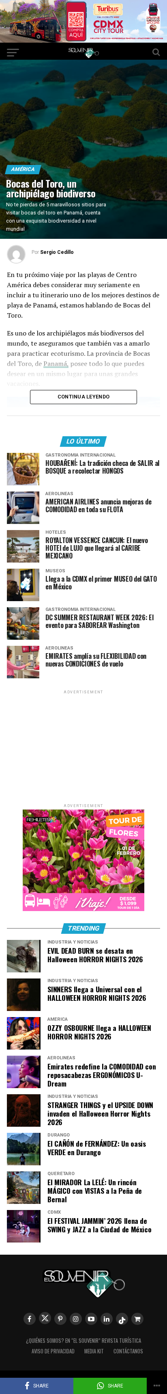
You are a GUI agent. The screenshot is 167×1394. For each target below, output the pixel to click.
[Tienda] (137, 1319)
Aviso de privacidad (53, 1351)
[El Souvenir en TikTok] (122, 1319)
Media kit (94, 1351)
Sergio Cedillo (57, 252)
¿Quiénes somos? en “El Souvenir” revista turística (83, 1340)
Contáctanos (128, 1351)
